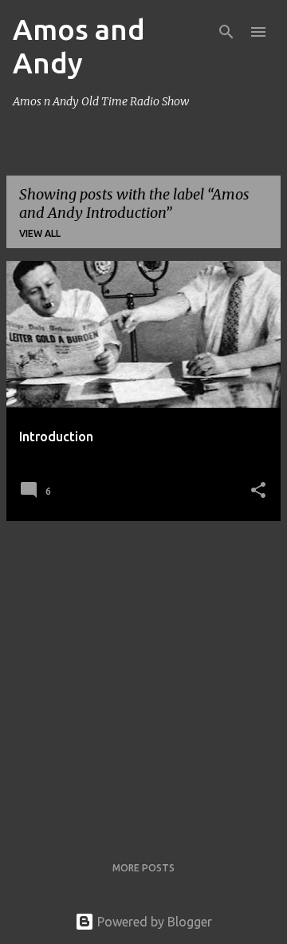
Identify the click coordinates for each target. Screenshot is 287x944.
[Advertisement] (143, 677)
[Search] (226, 32)
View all (40, 233)
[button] (258, 491)
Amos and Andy (79, 46)
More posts (143, 868)
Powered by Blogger (153, 921)
